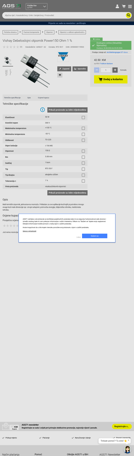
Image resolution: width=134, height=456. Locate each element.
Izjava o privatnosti (29, 231)
